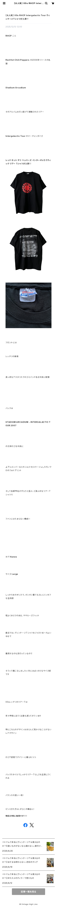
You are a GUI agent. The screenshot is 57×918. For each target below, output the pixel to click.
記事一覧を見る (28, 891)
